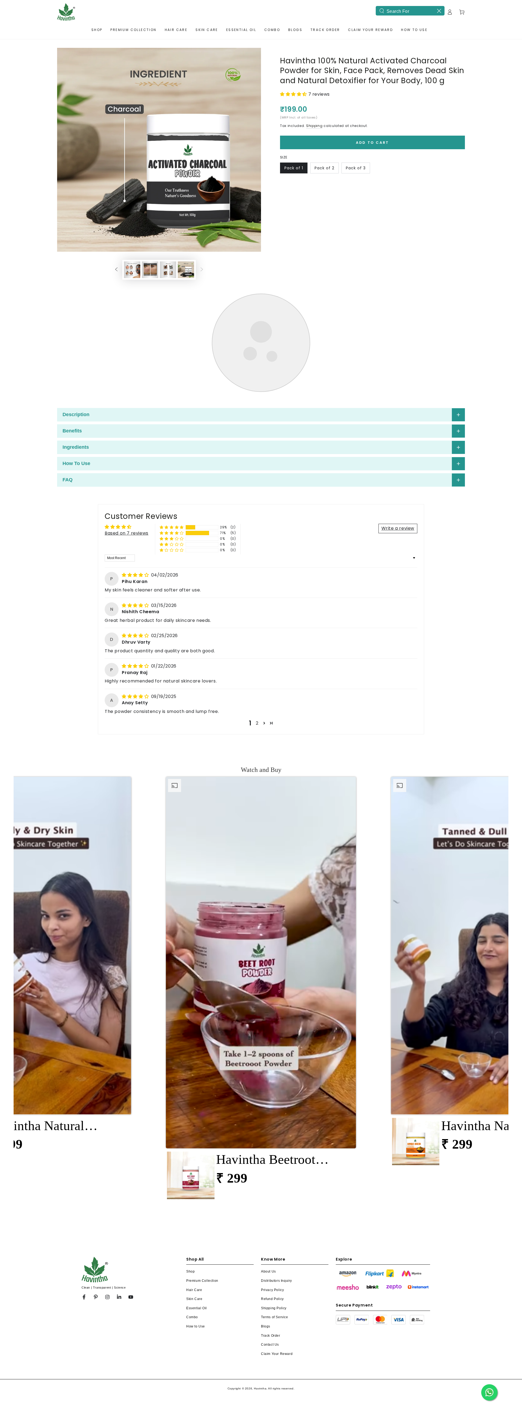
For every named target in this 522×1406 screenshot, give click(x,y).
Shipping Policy (274, 1206)
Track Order (270, 1234)
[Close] (439, 11)
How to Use (195, 1224)
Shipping (314, 125)
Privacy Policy (272, 1188)
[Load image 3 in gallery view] (132, 66)
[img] (136, 473)
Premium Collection (202, 1179)
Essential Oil (196, 1206)
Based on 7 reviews (126, 431)
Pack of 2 (324, 168)
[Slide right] (202, 66)
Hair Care (194, 1188)
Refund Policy (272, 1197)
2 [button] (257, 621)
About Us (268, 1169)
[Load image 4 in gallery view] (150, 66)
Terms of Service (274, 1215)
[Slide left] (116, 66)
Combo (192, 1215)
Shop (190, 1169)
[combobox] (410, 10)
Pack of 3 (356, 168)
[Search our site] (381, 11)
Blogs (265, 1224)
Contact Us (270, 1243)
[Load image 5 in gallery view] (168, 66)
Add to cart (372, 142)
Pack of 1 (293, 168)
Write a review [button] (397, 426)
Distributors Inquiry (276, 1179)
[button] (294, 94)
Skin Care (194, 1197)
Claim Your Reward (277, 1252)
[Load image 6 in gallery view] (186, 66)
